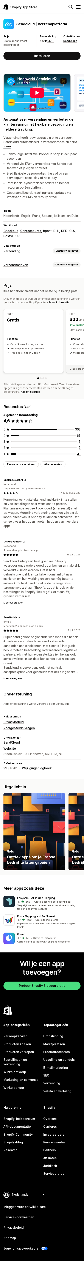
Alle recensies (53, 464)
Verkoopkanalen (15, 1036)
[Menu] (78, 7)
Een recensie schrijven (21, 464)
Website (9, 748)
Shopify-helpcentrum (19, 1119)
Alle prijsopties (30, 391)
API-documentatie (17, 1126)
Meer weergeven (13, 602)
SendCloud (70, 41)
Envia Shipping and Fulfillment (36, 916)
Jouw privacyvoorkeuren (21, 1248)
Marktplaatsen (54, 1044)
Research (10, 1150)
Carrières (50, 1126)
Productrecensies (56, 1052)
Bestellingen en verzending (15, 1062)
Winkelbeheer (13, 1087)
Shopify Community (18, 1134)
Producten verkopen (18, 1052)
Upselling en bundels (59, 1059)
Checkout (10, 231)
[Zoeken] (70, 7)
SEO (46, 1075)
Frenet (21, 934)
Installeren (42, 56)
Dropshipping (53, 1036)
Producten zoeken (17, 1044)
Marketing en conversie (21, 1079)
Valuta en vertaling (57, 1091)
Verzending (11, 251)
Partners (49, 1150)
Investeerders (53, 1134)
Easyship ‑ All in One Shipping (36, 898)
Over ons (50, 1119)
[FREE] (38, 378)
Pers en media (54, 1142)
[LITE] (41, 378)
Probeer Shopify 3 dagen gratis (42, 985)
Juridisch (50, 1166)
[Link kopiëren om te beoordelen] (25, 480)
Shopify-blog (13, 1142)
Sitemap (9, 1238)
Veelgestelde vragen (19, 728)
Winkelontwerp (14, 1072)
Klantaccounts (30, 231)
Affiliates (50, 1158)
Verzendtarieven (15, 265)
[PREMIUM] (46, 378)
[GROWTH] (43, 378)
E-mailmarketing (55, 1067)
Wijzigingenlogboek (37, 768)
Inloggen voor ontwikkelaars (24, 1207)
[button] (42, 903)
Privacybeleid (13, 722)
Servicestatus (53, 1173)
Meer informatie (59, 302)
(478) (50, 41)
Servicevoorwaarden (18, 1217)
